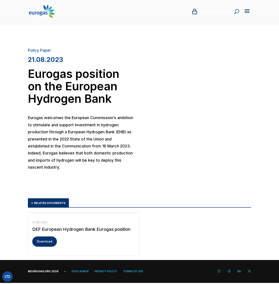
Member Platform (213, 11)
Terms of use (133, 271)
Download (44, 241)
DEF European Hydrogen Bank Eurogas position (81, 229)
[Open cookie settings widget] (7, 276)
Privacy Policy (105, 271)
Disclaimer (79, 271)
